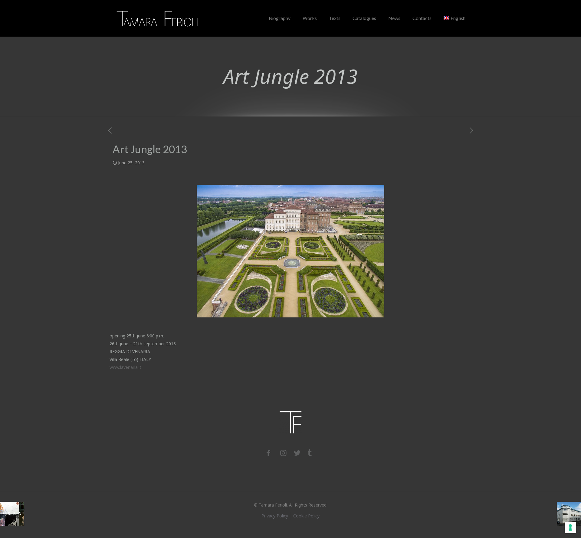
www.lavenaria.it (125, 367)
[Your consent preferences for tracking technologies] (570, 527)
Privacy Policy (274, 516)
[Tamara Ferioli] (157, 18)
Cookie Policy (306, 516)
